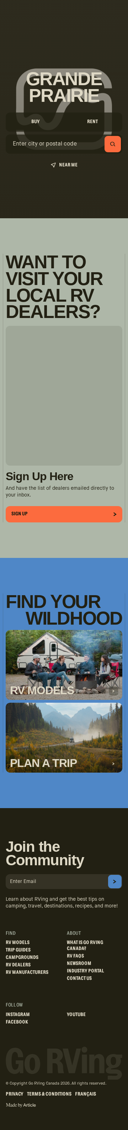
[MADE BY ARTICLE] (21, 1105)
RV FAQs (75, 956)
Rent (92, 121)
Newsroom (79, 963)
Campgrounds (22, 957)
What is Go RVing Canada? (85, 945)
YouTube (76, 1014)
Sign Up (19, 513)
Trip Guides (18, 950)
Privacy (14, 1094)
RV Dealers (18, 964)
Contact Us (79, 978)
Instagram (18, 1014)
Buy (35, 121)
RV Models (18, 942)
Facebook (17, 1022)
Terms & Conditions (49, 1094)
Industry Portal (85, 971)
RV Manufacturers (27, 972)
